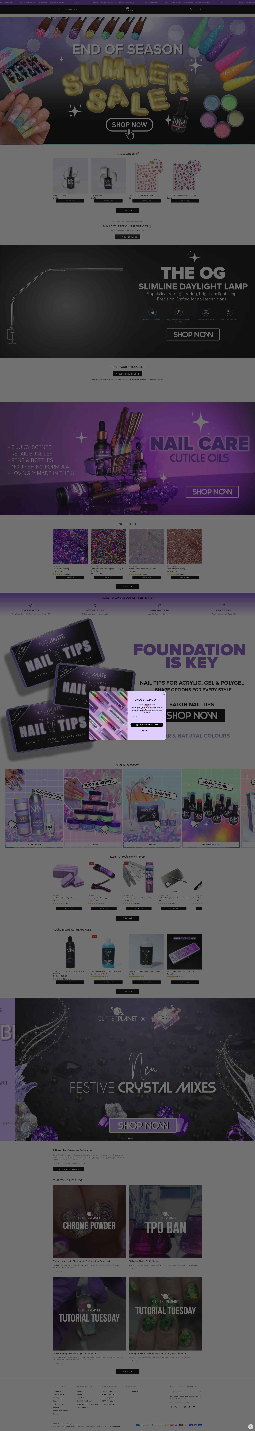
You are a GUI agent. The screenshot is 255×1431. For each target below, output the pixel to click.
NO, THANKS (147, 731)
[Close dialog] (164, 693)
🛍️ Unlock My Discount (147, 725)
